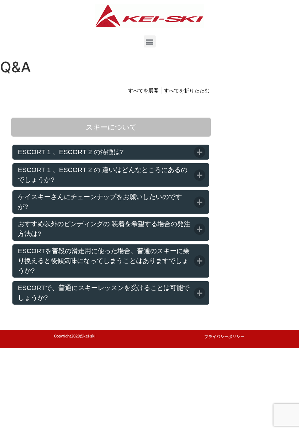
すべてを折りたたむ (187, 90)
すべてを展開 (144, 90)
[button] (150, 41)
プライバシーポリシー (224, 336)
